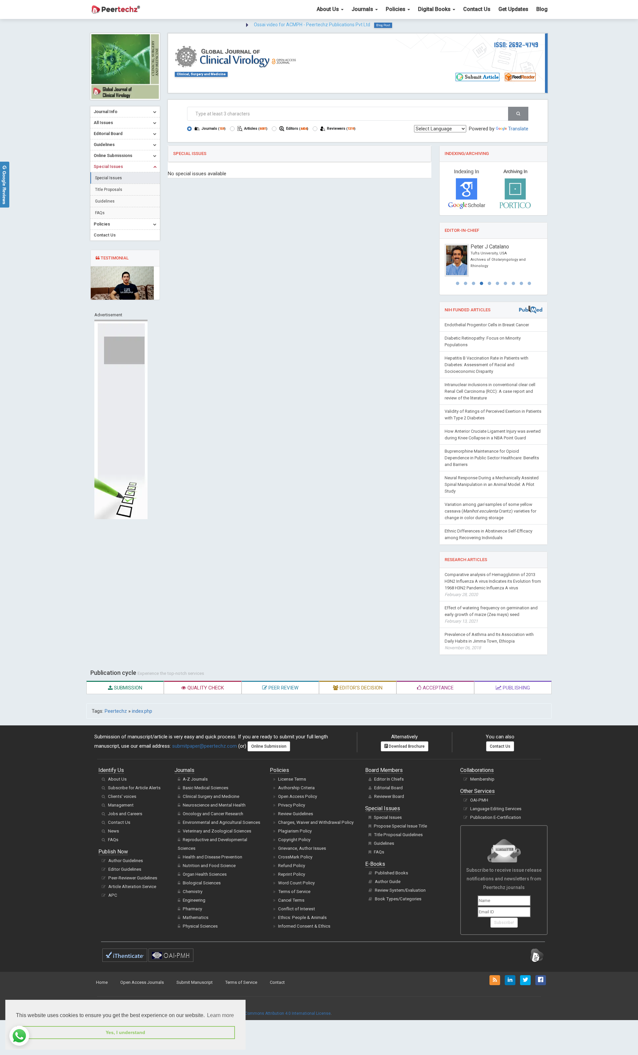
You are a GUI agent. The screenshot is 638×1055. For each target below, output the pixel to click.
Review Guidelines (295, 813)
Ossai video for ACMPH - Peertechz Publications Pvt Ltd (312, 24)
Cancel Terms (291, 900)
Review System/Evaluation (400, 890)
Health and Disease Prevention (212, 856)
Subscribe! (504, 922)
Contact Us (476, 9)
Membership (482, 779)
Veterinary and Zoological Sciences (217, 831)
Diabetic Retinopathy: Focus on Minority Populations (483, 341)
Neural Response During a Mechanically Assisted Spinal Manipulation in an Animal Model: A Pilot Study (492, 484)
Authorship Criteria (296, 787)
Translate (518, 129)
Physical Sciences (200, 926)
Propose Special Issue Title (400, 826)
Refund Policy (291, 865)
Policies (396, 9)
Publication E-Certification (495, 817)
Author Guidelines (125, 860)
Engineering (194, 900)
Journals (363, 9)
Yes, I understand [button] (125, 1032)
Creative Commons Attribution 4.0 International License (280, 1013)
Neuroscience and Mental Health (214, 805)
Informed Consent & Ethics (304, 926)
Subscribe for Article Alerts (134, 787)
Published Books (391, 872)
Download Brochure (406, 746)
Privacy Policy (291, 805)
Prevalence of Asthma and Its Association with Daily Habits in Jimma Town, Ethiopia (489, 641)
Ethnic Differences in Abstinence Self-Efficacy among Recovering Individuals (488, 534)
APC (112, 895)
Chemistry (192, 891)
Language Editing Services (495, 808)
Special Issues (108, 178)
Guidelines (105, 201)
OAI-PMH (479, 800)
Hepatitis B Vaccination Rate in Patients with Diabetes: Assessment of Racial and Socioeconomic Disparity (486, 365)
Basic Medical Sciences (205, 787)
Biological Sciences (202, 882)
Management (121, 805)
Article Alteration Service (132, 886)
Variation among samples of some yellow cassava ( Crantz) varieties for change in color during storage (490, 511)
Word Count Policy (296, 882)
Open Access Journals (142, 982)
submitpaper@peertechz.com (204, 746)
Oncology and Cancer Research (213, 813)
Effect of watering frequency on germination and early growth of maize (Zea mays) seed (491, 614)
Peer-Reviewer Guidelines (132, 877)
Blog (542, 9)
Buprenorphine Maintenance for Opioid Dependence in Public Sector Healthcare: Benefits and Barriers (492, 458)
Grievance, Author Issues (302, 848)
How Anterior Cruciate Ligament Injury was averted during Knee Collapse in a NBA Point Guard (493, 434)
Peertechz (116, 711)
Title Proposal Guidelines (398, 834)
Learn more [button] (220, 1015)
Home (102, 982)
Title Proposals (108, 189)
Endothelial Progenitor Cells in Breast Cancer (487, 324)
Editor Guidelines (124, 869)
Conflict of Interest (296, 908)
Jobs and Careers (125, 813)
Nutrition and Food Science (209, 865)
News (113, 831)
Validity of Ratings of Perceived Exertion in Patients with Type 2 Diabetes (493, 414)
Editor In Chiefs (389, 779)
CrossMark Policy (295, 856)
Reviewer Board (389, 796)
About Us (328, 9)
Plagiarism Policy (295, 831)
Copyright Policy (294, 839)
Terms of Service (294, 891)
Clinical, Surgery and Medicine (201, 74)
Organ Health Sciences (205, 874)
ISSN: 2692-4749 (516, 45)
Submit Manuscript (194, 982)
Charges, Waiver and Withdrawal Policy (316, 822)
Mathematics (195, 917)
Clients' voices (122, 796)
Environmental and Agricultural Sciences (221, 822)
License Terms (292, 779)
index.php (142, 711)
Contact (277, 982)
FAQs (100, 213)
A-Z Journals (195, 779)
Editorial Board (388, 787)
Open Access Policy (297, 796)
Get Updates (513, 9)
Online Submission (268, 746)
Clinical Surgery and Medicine (211, 796)
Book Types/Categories (398, 898)
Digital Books (435, 9)
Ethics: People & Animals (302, 917)
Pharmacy (192, 908)
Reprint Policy (291, 874)
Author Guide (387, 881)
